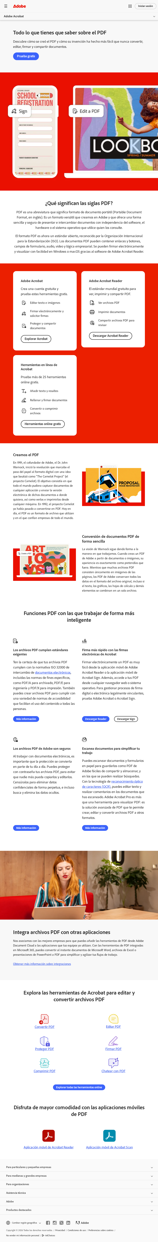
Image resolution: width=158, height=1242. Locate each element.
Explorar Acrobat (36, 339)
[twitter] (61, 1223)
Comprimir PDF (44, 1071)
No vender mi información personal (22, 1235)
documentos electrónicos (53, 672)
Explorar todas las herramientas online (79, 1087)
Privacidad (60, 1230)
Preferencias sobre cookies (100, 1230)
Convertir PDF (45, 1027)
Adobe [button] (10, 1201)
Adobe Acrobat (14, 16)
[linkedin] (68, 1223)
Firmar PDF (113, 1049)
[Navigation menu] (6, 6)
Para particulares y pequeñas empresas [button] (28, 1167)
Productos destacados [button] (18, 1210)
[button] (130, 6)
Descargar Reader (95, 719)
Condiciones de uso (77, 1230)
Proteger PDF (44, 1049)
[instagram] (55, 1223)
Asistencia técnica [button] (16, 1193)
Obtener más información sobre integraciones (42, 964)
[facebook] (48, 1223)
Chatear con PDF (113, 1071)
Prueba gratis (26, 56)
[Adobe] (19, 6)
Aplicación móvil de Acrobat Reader (49, 1147)
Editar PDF (113, 1026)
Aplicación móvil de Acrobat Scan (109, 1147)
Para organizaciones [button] (17, 1184)
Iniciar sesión (145, 6)
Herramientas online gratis (43, 424)
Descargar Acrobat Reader (110, 336)
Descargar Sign (126, 719)
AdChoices (50, 1235)
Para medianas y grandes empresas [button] (26, 1175)
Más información (26, 719)
